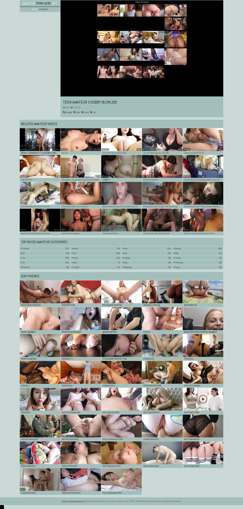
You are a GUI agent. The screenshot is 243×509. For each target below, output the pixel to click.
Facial (86, 112)
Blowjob (68, 112)
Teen (77, 112)
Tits (94, 112)
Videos (34, 9)
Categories (43, 9)
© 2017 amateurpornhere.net (73, 501)
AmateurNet (40, 3)
